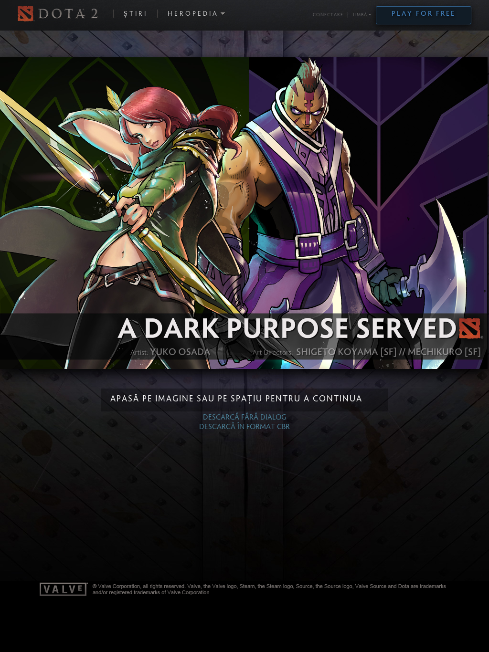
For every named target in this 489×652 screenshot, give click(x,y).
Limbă (360, 15)
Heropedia (193, 14)
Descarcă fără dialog (245, 417)
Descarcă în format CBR (244, 427)
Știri (136, 14)
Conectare (328, 15)
